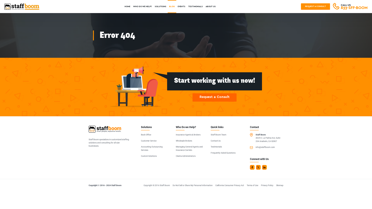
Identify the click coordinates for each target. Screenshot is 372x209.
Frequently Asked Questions (223, 153)
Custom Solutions (149, 156)
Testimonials (195, 7)
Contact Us (216, 141)
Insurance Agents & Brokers (188, 135)
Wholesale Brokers (184, 141)
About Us (211, 7)
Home (127, 7)
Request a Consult (315, 6)
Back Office (146, 135)
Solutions (160, 7)
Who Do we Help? (142, 7)
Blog (172, 7)
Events (181, 7)
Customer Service (148, 141)
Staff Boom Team (218, 135)
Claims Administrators (186, 156)
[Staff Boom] (21, 8)
